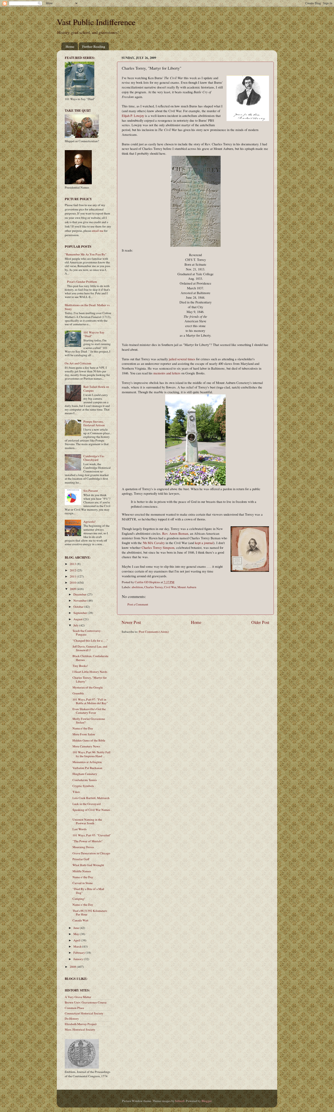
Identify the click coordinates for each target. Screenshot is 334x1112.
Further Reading (93, 46)
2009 (73, 589)
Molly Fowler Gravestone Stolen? (88, 720)
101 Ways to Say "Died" (93, 334)
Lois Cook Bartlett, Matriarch (91, 798)
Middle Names (81, 871)
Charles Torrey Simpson (158, 547)
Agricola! (89, 521)
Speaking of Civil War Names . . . (91, 811)
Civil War (170, 587)
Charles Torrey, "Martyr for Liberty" (89, 679)
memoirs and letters (166, 373)
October (78, 607)
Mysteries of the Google (87, 687)
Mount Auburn (186, 587)
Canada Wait (80, 920)
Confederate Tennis (84, 780)
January (78, 959)
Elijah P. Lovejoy (133, 115)
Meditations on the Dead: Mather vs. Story (87, 307)
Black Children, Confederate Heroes (90, 658)
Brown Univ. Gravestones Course (86, 1002)
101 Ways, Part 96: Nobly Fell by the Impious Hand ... (91, 754)
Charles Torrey (153, 587)
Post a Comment (137, 604)
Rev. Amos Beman (175, 533)
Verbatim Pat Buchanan (87, 768)
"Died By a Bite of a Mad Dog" (88, 891)
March (77, 946)
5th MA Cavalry (154, 542)
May (76, 934)
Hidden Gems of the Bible (88, 740)
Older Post (260, 622)
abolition (137, 587)
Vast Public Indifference (96, 21)
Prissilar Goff (80, 859)
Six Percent (90, 491)
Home (70, 46)
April (77, 940)
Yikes (76, 792)
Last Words (79, 829)
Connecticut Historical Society (84, 1013)
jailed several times (182, 359)
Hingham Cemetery (84, 774)
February (79, 953)
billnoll (179, 1101)
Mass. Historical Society (80, 1029)
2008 (73, 967)
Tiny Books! (80, 666)
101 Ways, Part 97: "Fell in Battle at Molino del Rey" (90, 701)
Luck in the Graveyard (86, 804)
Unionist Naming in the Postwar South (87, 821)
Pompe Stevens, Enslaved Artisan (94, 423)
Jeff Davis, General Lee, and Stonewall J (89, 648)
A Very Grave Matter (78, 997)
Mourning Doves (83, 847)
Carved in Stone (82, 883)
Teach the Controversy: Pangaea (87, 632)
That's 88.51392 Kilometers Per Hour (89, 912)
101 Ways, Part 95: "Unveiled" (91, 835)
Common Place (74, 1008)
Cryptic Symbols (83, 786)
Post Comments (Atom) (154, 632)
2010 (73, 582)
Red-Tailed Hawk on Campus (96, 388)
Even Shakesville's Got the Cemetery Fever (89, 711)
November (80, 600)
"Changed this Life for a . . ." (90, 640)
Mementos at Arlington (87, 762)
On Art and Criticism (78, 363)
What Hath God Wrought (88, 865)
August (78, 619)
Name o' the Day (82, 728)
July (76, 625)
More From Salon (83, 734)
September (80, 613)
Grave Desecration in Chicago (91, 853)
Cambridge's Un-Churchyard (94, 458)
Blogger (207, 1101)
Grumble (78, 693)
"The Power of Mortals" (87, 841)
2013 (73, 564)
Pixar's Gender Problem (82, 282)
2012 (73, 570)
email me (97, 231)
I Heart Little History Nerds (89, 672)
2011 (73, 576)
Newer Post (131, 622)
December (80, 594)
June (76, 928)
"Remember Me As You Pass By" (86, 254)
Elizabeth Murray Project (81, 1024)
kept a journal (204, 542)
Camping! (78, 899)
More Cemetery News (86, 746)
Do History (72, 1018)
